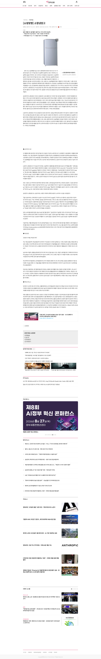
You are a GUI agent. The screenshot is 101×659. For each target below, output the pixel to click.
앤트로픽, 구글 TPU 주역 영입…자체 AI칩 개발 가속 (37, 545)
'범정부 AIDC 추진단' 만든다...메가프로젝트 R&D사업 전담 (39, 519)
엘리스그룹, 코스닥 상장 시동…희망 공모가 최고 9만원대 (39, 449)
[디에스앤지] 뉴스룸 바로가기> (46, 318)
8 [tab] (55, 434)
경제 (51, 6)
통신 (46, 6)
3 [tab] (48, 434)
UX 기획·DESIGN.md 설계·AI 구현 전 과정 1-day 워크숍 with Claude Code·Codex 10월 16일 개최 (48, 381)
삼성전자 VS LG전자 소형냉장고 (69, 74)
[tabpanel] (50, 417)
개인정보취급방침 (37, 652)
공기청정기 (28, 341)
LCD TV (27, 337)
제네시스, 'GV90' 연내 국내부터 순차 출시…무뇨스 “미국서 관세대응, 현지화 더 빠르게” (46, 444)
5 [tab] (51, 434)
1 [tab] (45, 434)
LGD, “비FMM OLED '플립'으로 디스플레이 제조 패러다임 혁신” (40, 475)
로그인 (24, 652)
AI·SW (24, 6)
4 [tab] (49, 434)
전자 (35, 6)
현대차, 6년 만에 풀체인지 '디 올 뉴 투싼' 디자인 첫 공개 (38, 486)
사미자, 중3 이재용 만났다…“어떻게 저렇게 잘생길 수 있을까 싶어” (41, 454)
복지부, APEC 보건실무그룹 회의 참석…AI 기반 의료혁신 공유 (40, 533)
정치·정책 (69, 6)
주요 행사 (26, 399)
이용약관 (30, 652)
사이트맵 (50, 652)
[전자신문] (50, 1)
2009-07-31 (57, 27)
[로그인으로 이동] (76, 2)
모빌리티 (40, 6)
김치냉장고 (28, 339)
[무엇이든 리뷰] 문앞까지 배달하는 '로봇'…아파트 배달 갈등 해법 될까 (42, 491)
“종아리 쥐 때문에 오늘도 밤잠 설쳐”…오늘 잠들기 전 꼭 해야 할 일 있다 (42, 480)
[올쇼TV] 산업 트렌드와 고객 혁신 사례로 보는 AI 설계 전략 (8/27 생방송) (41, 384)
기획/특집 (25, 20)
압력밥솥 (27, 335)
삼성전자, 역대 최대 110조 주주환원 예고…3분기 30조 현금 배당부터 (42, 459)
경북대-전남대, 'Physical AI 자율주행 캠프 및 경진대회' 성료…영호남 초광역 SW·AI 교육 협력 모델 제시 (41, 571)
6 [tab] (52, 434)
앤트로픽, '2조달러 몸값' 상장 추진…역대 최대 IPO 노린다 (39, 507)
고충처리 (45, 652)
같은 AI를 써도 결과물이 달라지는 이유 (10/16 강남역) (36, 32)
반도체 (30, 6)
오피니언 (77, 6)
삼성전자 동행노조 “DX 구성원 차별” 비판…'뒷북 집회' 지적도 (40, 470)
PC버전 (55, 652)
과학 (64, 6)
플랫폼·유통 (57, 6)
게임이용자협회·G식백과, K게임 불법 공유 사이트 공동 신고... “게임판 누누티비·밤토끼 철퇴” (47, 465)
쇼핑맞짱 (27, 326)
